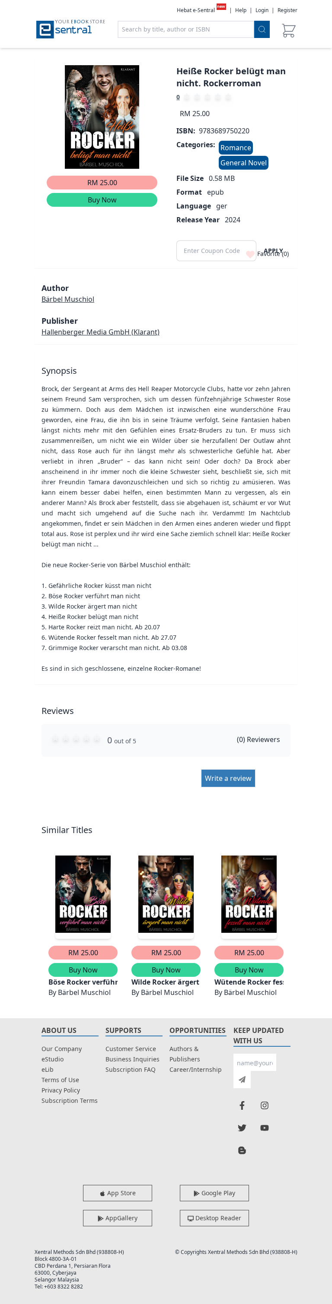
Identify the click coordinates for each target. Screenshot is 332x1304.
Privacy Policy (61, 1090)
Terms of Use (60, 1080)
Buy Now (102, 200)
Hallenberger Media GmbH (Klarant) (101, 332)
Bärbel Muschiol (68, 299)
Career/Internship (195, 1069)
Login (261, 10)
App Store (120, 1193)
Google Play (217, 1193)
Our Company (62, 1049)
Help (240, 10)
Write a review (228, 778)
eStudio (53, 1059)
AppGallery (120, 1218)
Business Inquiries (132, 1059)
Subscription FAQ (130, 1069)
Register (287, 10)
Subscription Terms (70, 1100)
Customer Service (130, 1049)
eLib (48, 1069)
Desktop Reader (217, 1218)
